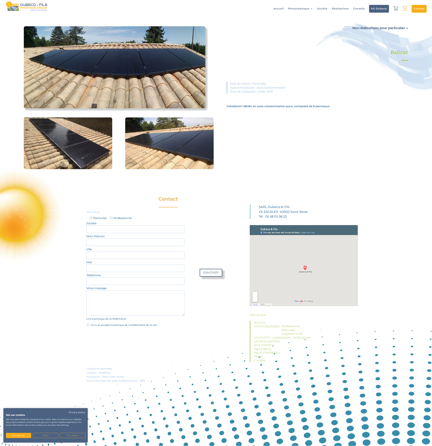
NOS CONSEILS (264, 345)
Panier (258, 356)
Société (322, 8)
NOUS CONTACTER (267, 352)
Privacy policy (77, 412)
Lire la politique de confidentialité (106, 318)
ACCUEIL (260, 322)
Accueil (279, 8)
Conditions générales (99, 368)
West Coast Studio (113, 376)
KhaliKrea (104, 372)
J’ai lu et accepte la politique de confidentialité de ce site (123, 325)
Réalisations (340, 8)
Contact (419, 8)
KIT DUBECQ (262, 349)
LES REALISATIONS (267, 341)
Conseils (359, 8)
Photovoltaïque (298, 8)
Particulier (288, 330)
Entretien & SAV (292, 333)
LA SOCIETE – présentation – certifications (282, 337)
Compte (259, 360)
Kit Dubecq (379, 8)
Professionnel (291, 326)
